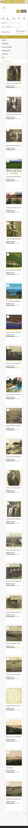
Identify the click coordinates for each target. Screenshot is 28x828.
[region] (14, 49)
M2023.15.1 (17, 274)
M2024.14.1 (17, 585)
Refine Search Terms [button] (15, 23)
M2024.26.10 (18, 460)
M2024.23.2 (17, 523)
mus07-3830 (18, 709)
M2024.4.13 (17, 616)
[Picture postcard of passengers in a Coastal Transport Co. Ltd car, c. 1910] (14, 571)
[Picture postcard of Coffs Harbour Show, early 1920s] (14, 353)
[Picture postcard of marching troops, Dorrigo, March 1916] (14, 416)
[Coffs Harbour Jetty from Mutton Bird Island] (14, 789)
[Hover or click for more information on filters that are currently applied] (25, 31)
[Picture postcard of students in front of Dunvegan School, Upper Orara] (14, 602)
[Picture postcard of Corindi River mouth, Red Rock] (14, 447)
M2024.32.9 (17, 367)
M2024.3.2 (17, 429)
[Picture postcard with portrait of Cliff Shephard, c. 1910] (14, 478)
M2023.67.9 (17, 772)
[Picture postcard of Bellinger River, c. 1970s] (14, 291)
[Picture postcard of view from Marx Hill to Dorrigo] (14, 540)
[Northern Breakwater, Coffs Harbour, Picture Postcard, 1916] (14, 633)
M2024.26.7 (17, 492)
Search (4, 8)
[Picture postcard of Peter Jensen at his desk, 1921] (14, 135)
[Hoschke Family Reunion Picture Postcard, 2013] (14, 167)
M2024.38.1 (17, 398)
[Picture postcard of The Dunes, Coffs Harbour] (14, 384)
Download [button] (8, 18)
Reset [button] (23, 11)
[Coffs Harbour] (14, 758)
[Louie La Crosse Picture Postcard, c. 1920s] (14, 229)
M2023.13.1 (17, 336)
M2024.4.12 (17, 647)
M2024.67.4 (17, 180)
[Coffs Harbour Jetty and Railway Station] (14, 727)
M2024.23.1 (17, 554)
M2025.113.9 (18, 149)
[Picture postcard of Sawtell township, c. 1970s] (14, 322)
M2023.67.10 (18, 741)
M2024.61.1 (17, 243)
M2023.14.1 (17, 305)
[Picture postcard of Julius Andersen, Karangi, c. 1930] (14, 73)
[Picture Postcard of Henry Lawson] (14, 696)
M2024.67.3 (17, 212)
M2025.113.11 (18, 118)
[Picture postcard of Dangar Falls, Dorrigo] (14, 509)
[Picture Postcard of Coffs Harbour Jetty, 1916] (14, 664)
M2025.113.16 (18, 87)
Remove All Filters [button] (20, 33)
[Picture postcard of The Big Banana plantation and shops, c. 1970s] (14, 260)
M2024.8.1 (17, 678)
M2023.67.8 (17, 803)
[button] (18, 11)
